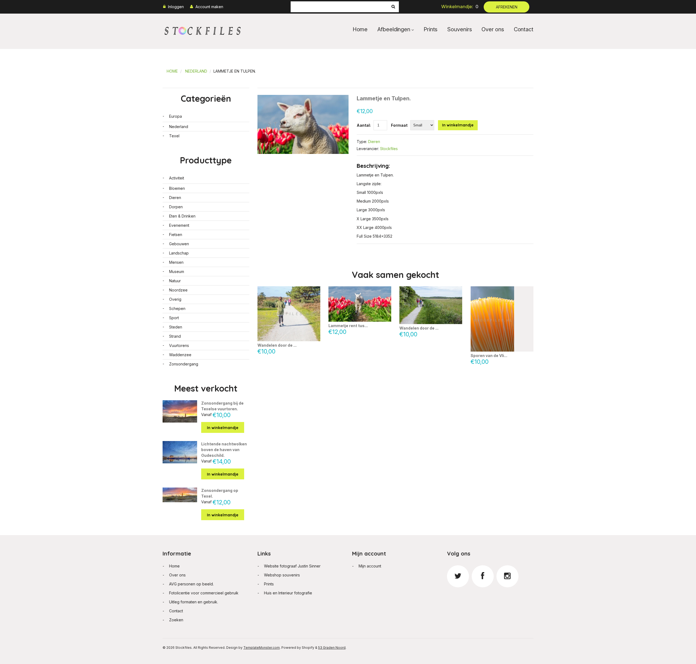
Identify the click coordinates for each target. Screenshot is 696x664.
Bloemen (177, 188)
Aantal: (364, 125)
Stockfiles (389, 148)
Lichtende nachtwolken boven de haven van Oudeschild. (224, 450)
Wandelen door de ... (277, 345)
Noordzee (178, 290)
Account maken (209, 6)
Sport (174, 317)
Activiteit (176, 178)
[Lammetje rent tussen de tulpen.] (359, 304)
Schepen (177, 308)
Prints (430, 29)
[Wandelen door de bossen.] (430, 305)
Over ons (492, 29)
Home (360, 29)
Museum (176, 271)
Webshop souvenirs (282, 575)
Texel (174, 136)
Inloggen (176, 6)
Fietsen (175, 234)
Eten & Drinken (182, 216)
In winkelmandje (458, 125)
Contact (523, 29)
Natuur (175, 280)
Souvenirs (459, 29)
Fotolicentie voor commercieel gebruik (203, 593)
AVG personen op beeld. (191, 584)
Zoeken (176, 620)
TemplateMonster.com (261, 648)
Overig (175, 299)
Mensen (176, 262)
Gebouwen (179, 243)
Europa (175, 116)
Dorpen (176, 206)
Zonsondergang (183, 364)
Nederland (196, 71)
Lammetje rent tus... (348, 325)
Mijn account (370, 566)
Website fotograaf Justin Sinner (292, 566)
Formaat (399, 125)
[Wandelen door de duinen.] (288, 313)
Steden (175, 327)
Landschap (179, 253)
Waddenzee (180, 354)
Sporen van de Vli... (489, 355)
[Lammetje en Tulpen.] (303, 97)
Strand (175, 336)
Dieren (374, 141)
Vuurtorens (179, 345)
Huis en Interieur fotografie (288, 593)
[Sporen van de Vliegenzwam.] (502, 319)
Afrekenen (506, 7)
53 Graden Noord (332, 648)
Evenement (179, 225)
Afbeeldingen (393, 29)
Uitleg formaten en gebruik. (193, 602)
